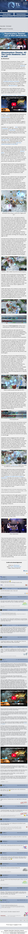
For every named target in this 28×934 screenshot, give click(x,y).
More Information (21, 933)
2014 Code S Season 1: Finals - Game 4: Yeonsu (14, 95)
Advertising (6, 930)
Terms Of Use (16, 930)
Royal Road (12, 130)
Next (24, 920)
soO (8, 114)
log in (11, 924)
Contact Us (22, 930)
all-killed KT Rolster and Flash (11, 81)
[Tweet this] (25, 571)
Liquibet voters (5, 140)
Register (5, 0)
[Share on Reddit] (26, 570)
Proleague (5, 128)
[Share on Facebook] (24, 571)
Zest (16, 127)
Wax (12, 566)
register (16, 924)
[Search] (27, 11)
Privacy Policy (11, 930)
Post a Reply (10, 28)
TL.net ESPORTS (6, 37)
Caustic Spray (14, 465)
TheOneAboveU (17, 566)
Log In (2, 0)
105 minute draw (13, 85)
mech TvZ (22, 65)
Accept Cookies (13, 933)
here (22, 811)
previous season (5, 117)
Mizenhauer (17, 565)
